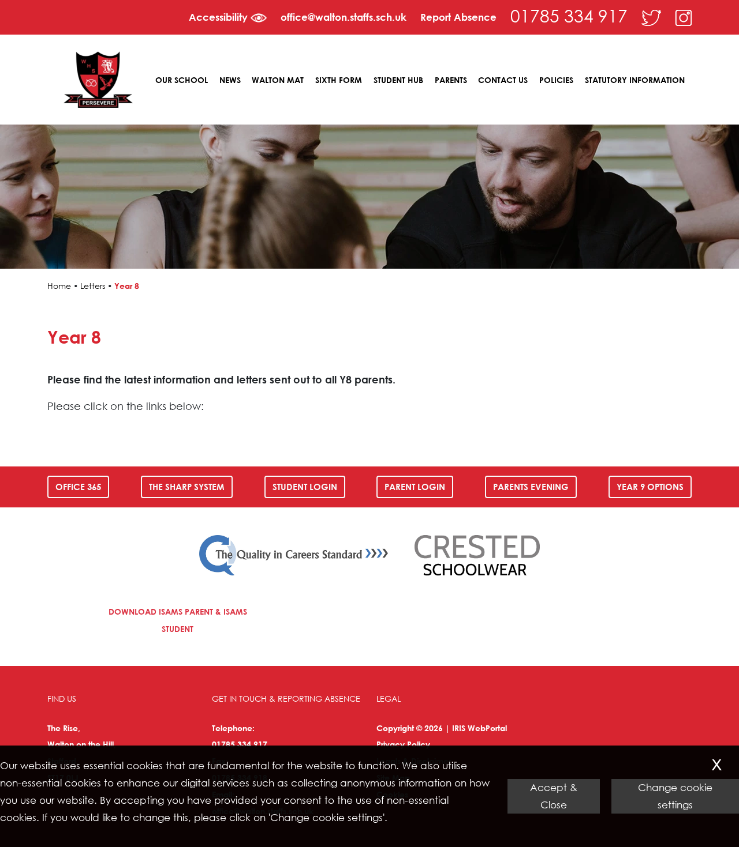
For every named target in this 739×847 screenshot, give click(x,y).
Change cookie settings (675, 796)
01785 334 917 (569, 15)
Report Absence (458, 17)
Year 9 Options (650, 486)
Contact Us (503, 80)
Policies (556, 80)
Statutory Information (635, 80)
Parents (451, 80)
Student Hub (398, 80)
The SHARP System (187, 486)
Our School (181, 80)
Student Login (305, 486)
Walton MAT (278, 80)
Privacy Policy (403, 744)
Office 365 (78, 486)
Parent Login (415, 486)
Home (59, 285)
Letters (92, 285)
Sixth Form (338, 80)
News (230, 80)
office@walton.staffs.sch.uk (343, 17)
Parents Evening (531, 486)
